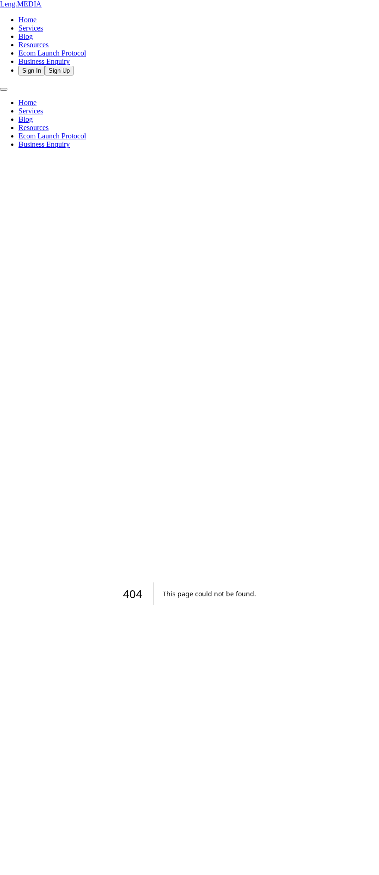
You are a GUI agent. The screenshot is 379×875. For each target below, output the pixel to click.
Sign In (31, 70)
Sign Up (59, 70)
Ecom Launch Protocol (52, 53)
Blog (25, 36)
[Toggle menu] (3, 89)
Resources (33, 45)
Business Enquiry (44, 61)
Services (30, 28)
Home (27, 20)
